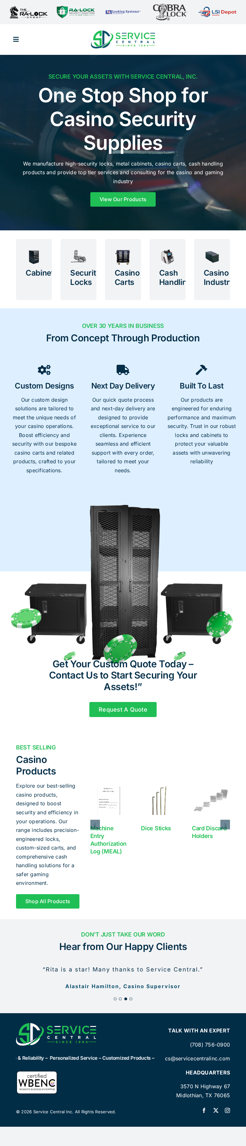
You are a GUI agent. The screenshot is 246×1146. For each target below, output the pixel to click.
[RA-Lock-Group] (29, 8)
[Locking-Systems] (123, 11)
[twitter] (215, 1110)
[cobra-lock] (170, 6)
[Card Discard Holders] (211, 800)
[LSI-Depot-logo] (217, 9)
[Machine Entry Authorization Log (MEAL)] (109, 800)
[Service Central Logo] (123, 33)
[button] (95, 824)
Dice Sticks (156, 828)
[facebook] (204, 1110)
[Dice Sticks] (160, 800)
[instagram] (227, 1110)
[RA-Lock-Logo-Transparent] (76, 8)
